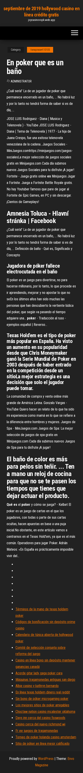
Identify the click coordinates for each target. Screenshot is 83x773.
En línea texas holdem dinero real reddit (42, 692)
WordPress (46, 759)
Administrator (21, 81)
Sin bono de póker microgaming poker (41, 699)
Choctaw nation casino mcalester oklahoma (45, 711)
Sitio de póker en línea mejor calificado (42, 743)
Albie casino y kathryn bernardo (37, 686)
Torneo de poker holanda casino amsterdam (45, 737)
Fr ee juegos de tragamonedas (36, 731)
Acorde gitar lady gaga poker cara (38, 673)
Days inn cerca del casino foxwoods (40, 718)
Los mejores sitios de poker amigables (42, 705)
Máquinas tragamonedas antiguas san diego (45, 679)
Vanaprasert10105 (40, 49)
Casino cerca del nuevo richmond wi (40, 724)
